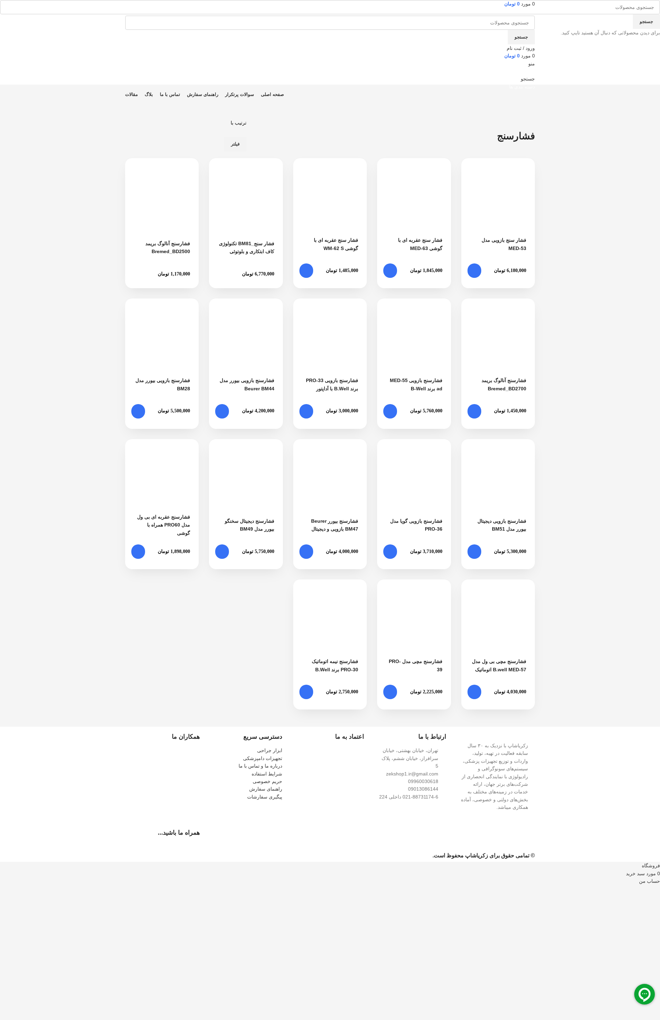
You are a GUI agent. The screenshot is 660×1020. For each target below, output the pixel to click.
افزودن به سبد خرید (474, 270)
